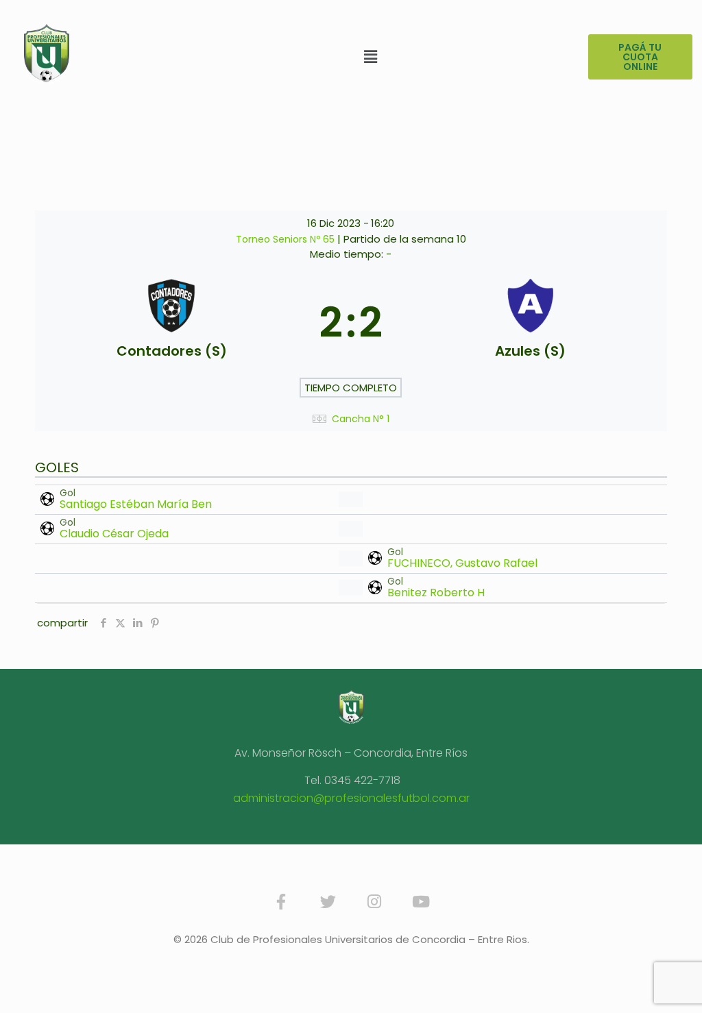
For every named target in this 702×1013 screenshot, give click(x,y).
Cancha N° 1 (360, 419)
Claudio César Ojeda (114, 533)
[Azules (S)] (530, 323)
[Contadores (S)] (171, 323)
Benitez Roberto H (436, 592)
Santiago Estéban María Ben (136, 504)
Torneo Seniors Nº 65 (286, 239)
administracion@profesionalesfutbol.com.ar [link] (351, 798)
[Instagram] (374, 901)
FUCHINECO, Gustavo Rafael (462, 563)
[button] (371, 57)
